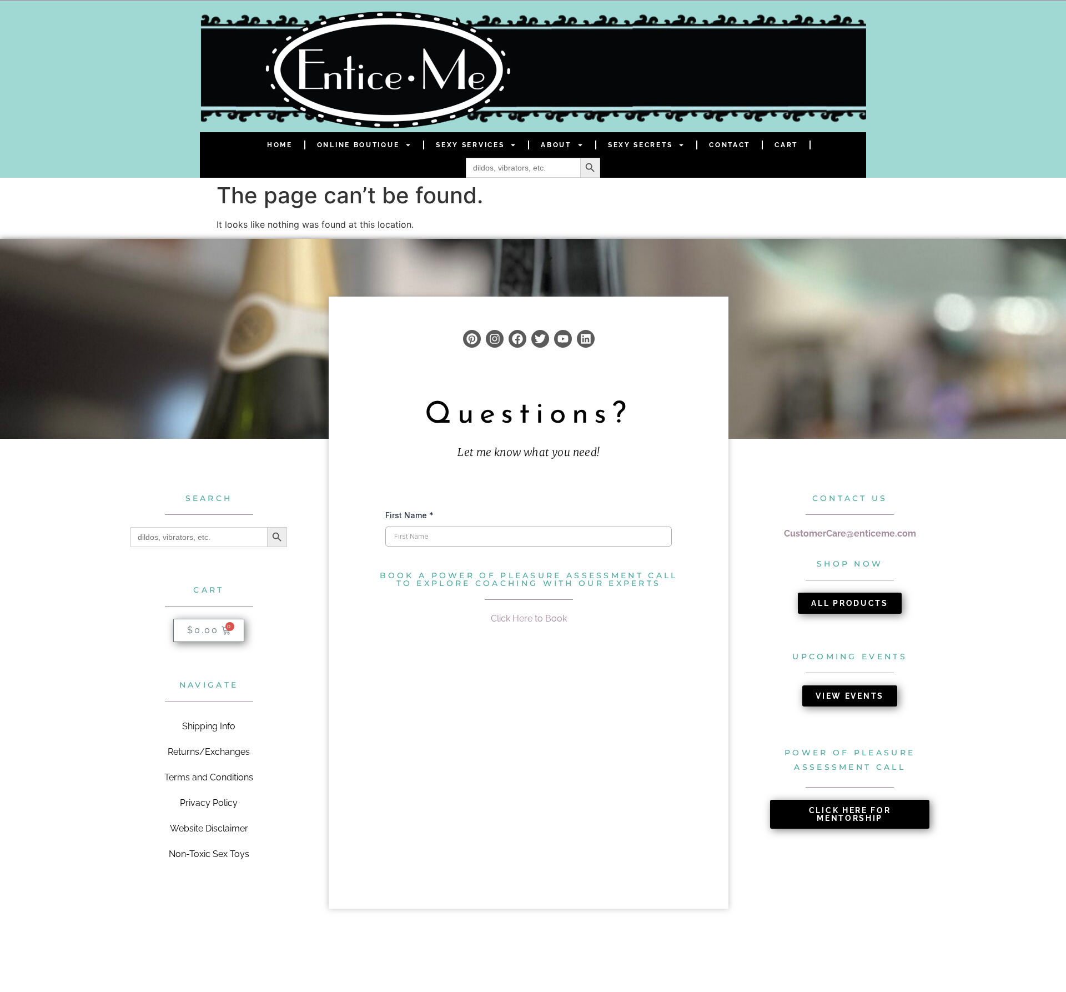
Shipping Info (208, 726)
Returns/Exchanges (209, 751)
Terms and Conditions (208, 777)
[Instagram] (495, 339)
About (556, 145)
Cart (786, 145)
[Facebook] (517, 339)
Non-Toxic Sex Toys (209, 854)
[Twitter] (540, 339)
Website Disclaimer (209, 828)
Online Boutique (358, 145)
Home (280, 145)
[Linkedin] (586, 339)
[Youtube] (563, 339)
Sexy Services (470, 145)
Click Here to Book (529, 618)
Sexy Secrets (640, 145)
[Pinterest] (472, 339)
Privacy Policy (209, 803)
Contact (729, 145)
